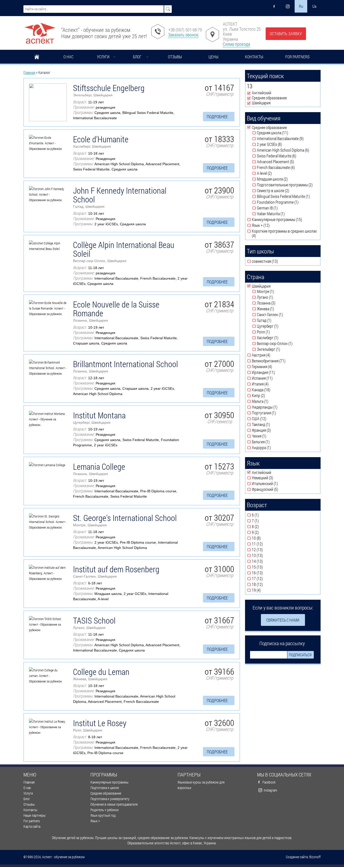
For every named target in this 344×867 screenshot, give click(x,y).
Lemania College (99, 466)
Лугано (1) (276, 297)
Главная (36, 57)
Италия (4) (272, 384)
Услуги (103, 56)
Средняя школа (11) (286, 133)
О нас (68, 56)
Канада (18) (273, 390)
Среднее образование (105, 793)
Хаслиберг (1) (281, 337)
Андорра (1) (274, 447)
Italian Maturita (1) (287, 213)
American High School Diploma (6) (288, 150)
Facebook (269, 782)
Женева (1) (277, 309)
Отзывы (175, 56)
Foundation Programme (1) (288, 202)
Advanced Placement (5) (285, 161)
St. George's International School (125, 517)
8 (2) (263, 526)
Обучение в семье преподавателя (113, 804)
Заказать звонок (183, 35)
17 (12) (266, 578)
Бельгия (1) (273, 442)
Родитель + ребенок (104, 809)
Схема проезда (236, 44)
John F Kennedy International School (119, 195)
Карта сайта (31, 826)
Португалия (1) (278, 413)
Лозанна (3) (278, 303)
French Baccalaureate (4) (288, 167)
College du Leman (101, 671)
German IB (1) (281, 208)
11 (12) (266, 544)
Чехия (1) (270, 436)
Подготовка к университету (109, 798)
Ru (301, 6)
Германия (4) (275, 366)
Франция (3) (274, 430)
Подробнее (217, 116)
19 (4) (265, 590)
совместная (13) (279, 261)
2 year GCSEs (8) (285, 144)
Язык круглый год (103, 815)
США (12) (269, 418)
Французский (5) (280, 489)
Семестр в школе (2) (288, 190)
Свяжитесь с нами (282, 620)
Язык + (95, 820)
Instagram (270, 790)
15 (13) (266, 567)
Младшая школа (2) (286, 179)
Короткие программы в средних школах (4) (284, 233)
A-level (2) (275, 173)
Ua (314, 6)
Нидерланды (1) (279, 407)
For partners (297, 56)
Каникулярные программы (109, 782)
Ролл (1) (273, 332)
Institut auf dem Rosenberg (116, 569)
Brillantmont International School (125, 363)
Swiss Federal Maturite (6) (287, 156)
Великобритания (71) (285, 361)
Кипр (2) (268, 395)
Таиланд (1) (273, 424)
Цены (213, 56)
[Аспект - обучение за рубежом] (39, 31)
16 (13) (266, 573)
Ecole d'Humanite (100, 139)
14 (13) (266, 561)
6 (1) (263, 515)
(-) (249, 93)
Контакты (254, 56)
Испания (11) (275, 378)
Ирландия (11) (276, 372)
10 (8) (265, 538)
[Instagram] (287, 6)
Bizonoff (315, 857)
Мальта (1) (272, 401)
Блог (137, 56)
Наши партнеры (34, 815)
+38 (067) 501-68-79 (185, 29)
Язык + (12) (272, 225)
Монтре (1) (277, 291)
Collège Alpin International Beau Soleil (123, 249)
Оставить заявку (286, 33)
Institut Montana (99, 415)
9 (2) (263, 532)
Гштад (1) (275, 320)
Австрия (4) (273, 355)
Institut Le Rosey (99, 722)
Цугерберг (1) (281, 326)
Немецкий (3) (276, 478)
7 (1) (263, 521)
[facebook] (274, 6)
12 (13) (266, 549)
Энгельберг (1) (283, 349)
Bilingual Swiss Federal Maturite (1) (288, 196)
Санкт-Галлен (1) (285, 314)
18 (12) (266, 584)
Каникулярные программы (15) (285, 219)
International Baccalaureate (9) (288, 138)
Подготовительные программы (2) (288, 185)
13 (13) (266, 555)
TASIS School (94, 620)
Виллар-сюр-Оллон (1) (286, 343)
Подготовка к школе (104, 787)
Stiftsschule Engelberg (109, 87)
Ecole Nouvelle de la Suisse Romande (116, 309)
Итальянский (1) (280, 483)
